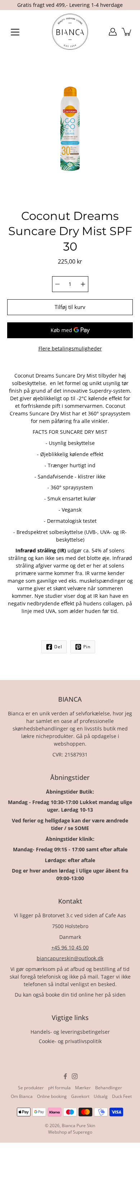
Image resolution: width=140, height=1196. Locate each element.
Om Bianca (22, 1096)
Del (58, 647)
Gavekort (80, 1096)
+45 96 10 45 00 (70, 947)
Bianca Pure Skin (78, 1125)
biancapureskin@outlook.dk (70, 958)
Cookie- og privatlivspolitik (70, 1041)
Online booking (52, 1096)
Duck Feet (122, 1096)
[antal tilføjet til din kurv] (127, 31)
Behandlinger (108, 1088)
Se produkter (31, 1088)
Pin (86, 647)
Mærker (83, 1088)
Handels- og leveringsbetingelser (70, 1031)
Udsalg (101, 1096)
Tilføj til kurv (70, 307)
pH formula (59, 1088)
